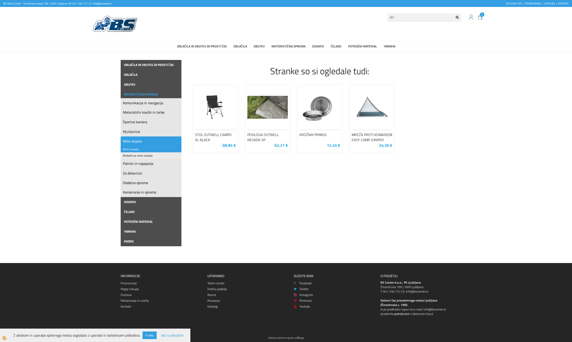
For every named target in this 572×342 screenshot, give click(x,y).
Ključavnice (131, 131)
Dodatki (318, 46)
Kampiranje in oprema (139, 192)
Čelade (336, 46)
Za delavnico (132, 173)
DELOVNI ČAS (514, 3)
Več (215, 109)
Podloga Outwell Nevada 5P (263, 137)
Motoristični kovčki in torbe (143, 112)
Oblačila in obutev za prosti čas (202, 46)
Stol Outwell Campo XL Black (213, 137)
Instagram (306, 294)
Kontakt (126, 306)
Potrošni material (362, 46)
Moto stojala (132, 141)
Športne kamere (135, 122)
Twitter (304, 289)
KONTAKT (563, 3)
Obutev (259, 46)
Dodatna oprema (135, 182)
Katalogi (212, 306)
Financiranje (129, 283)
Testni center (216, 283)
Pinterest (305, 300)
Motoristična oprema (288, 46)
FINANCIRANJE (533, 3)
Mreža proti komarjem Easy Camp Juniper (372, 137)
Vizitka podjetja (217, 289)
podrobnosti (402, 313)
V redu (149, 335)
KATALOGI (549, 3)
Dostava (126, 294)
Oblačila (240, 46)
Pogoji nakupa (130, 289)
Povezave (213, 300)
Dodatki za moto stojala (138, 155)
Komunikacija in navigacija (143, 103)
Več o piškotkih (172, 335)
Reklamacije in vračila (135, 300)
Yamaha (389, 46)
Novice (211, 294)
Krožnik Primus (313, 134)
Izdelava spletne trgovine (281, 338)
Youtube (304, 306)
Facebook (305, 283)
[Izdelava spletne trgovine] (299, 338)
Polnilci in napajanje (138, 163)
